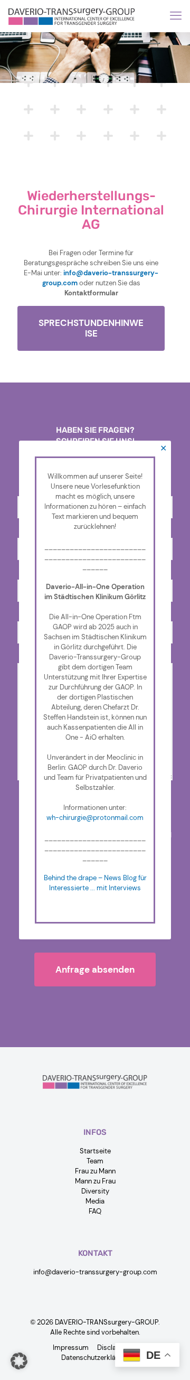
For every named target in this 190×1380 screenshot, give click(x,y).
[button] (19, 1361)
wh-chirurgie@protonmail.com (95, 817)
